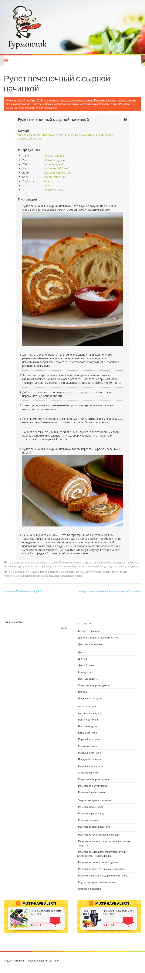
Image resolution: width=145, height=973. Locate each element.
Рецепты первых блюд (91, 813)
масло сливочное (29, 134)
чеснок (37, 138)
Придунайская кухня (90, 759)
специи (48, 189)
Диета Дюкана (86, 665)
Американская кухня (90, 713)
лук (28, 571)
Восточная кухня (87, 726)
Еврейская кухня (87, 732)
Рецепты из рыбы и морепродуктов (98, 862)
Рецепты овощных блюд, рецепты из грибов (103, 875)
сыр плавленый (53, 164)
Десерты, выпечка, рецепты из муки (98, 637)
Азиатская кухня (87, 706)
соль (47, 185)
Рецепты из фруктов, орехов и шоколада (101, 869)
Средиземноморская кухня (93, 779)
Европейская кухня (89, 739)
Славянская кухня (88, 772)
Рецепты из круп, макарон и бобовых (99, 834)
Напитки (82, 692)
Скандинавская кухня (90, 766)
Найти (63, 628)
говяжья (20, 571)
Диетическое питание (90, 644)
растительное (93, 571)
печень (80, 571)
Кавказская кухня (88, 746)
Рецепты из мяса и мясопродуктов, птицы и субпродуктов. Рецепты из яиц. (75, 104)
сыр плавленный (64, 575)
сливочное (47, 575)
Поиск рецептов (13, 622)
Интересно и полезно (89, 888)
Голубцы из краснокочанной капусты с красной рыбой (109, 591)
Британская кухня (88, 719)
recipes (18, 100)
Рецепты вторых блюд (90, 807)
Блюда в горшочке (88, 631)
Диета (81, 652)
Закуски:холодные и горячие (76, 100)
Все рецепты (51, 100)
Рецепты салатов (88, 820)
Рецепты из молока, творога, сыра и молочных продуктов (92, 562)
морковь (47, 134)
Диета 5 (82, 658)
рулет (115, 571)
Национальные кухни (90, 698)
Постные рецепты (88, 678)
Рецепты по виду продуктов (41, 108)
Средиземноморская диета (93, 685)
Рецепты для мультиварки (93, 785)
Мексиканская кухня (89, 752)
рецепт (107, 571)
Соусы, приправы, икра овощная (96, 882)
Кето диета (84, 672)
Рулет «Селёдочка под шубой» (23, 591)
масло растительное (57, 172)
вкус (11, 571)
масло (35, 571)
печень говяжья (54, 155)
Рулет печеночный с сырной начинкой (79, 134)
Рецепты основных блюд (92, 566)
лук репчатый (52, 168)
